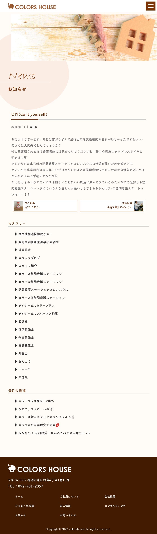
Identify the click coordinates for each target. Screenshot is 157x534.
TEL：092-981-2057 (25, 486)
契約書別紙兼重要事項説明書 (38, 242)
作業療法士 (26, 337)
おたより (24, 361)
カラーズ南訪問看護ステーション (41, 297)
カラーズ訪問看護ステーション (40, 273)
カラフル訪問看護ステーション (40, 281)
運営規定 (24, 249)
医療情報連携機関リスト (35, 234)
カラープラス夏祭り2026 (36, 401)
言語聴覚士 (26, 345)
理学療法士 (26, 329)
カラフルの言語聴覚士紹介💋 (39, 424)
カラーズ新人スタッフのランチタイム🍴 (46, 416)
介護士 (23, 353)
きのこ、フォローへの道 (35, 409)
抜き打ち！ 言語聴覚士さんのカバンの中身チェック (54, 433)
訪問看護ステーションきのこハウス (43, 289)
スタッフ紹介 (27, 265)
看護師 (23, 321)
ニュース (24, 369)
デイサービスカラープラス (36, 305)
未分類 (33, 127)
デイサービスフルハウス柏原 (38, 313)
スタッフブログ (29, 257)
